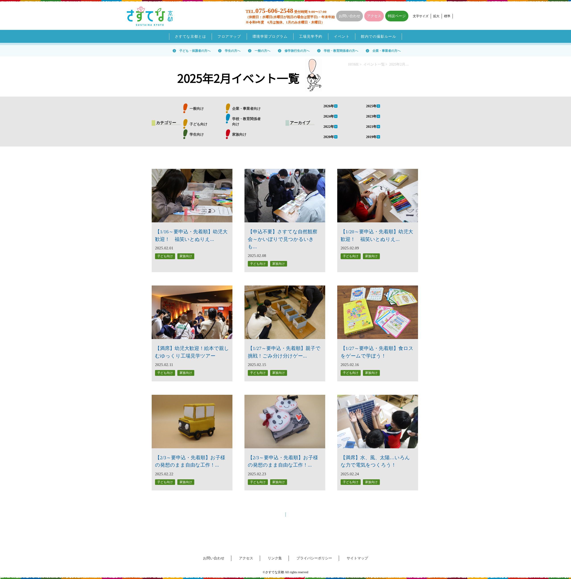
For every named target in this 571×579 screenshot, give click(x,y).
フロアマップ (229, 36)
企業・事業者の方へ (386, 50)
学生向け (197, 134)
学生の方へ (232, 50)
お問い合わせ (349, 16)
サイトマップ (357, 558)
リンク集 (275, 558)
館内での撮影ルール (378, 36)
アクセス (374, 16)
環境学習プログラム (270, 36)
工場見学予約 (311, 36)
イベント (342, 36)
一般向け (197, 108)
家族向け (239, 134)
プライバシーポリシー (314, 558)
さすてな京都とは (190, 36)
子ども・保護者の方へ (195, 50)
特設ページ (397, 16)
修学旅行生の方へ (297, 50)
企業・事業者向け (246, 108)
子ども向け (198, 124)
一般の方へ (262, 50)
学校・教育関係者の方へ (341, 50)
